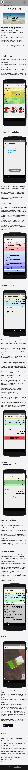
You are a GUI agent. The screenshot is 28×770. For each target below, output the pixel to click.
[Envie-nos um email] (8, 766)
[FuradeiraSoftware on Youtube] (8, 767)
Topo (2, 761)
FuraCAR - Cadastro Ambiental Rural (8, 48)
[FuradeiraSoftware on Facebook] (10, 766)
